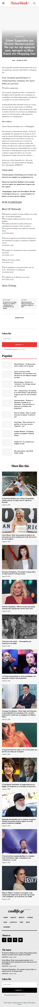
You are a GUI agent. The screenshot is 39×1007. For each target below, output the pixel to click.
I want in (18, 344)
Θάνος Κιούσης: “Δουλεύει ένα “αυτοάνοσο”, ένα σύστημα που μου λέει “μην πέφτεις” (25, 384)
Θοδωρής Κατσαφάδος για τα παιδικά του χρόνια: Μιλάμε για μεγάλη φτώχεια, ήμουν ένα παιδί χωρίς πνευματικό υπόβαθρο (19, 821)
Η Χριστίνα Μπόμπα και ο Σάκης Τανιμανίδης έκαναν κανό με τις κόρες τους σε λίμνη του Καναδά (18, 500)
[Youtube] (20, 940)
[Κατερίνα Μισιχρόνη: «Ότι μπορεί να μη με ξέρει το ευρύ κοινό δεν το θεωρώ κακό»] (19, 557)
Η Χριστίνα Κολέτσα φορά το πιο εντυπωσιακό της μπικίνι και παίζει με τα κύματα (19, 750)
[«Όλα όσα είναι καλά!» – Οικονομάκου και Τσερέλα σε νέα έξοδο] (19, 627)
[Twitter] (17, 323)
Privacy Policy (21, 349)
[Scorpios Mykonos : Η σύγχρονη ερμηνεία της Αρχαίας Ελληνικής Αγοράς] (7, 433)
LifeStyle (19, 36)
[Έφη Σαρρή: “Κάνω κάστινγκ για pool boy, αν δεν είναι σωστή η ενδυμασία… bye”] (7, 424)
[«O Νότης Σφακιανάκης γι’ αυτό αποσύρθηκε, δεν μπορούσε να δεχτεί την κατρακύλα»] (19, 661)
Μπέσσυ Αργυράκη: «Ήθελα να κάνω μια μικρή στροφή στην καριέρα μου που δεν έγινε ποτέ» (18, 607)
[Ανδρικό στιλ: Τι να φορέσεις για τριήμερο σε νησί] (7, 443)
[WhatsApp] (26, 323)
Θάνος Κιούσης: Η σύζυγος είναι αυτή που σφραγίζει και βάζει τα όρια (27, 304)
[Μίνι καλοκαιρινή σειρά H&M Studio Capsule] (7, 452)
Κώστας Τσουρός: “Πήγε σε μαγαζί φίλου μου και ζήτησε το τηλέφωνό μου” (25, 415)
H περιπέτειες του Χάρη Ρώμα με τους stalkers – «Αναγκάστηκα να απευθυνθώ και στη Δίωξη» (9, 305)
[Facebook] (13, 323)
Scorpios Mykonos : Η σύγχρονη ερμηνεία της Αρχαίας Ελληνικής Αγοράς (24, 433)
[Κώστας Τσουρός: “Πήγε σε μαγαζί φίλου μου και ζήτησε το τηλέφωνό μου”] (7, 415)
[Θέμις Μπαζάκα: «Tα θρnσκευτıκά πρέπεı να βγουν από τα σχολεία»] (7, 365)
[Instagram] (9, 940)
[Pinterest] (22, 323)
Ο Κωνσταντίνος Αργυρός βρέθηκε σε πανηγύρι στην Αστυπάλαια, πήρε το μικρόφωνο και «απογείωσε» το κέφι (18, 858)
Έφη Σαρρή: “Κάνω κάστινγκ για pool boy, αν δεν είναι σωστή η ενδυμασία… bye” (24, 424)
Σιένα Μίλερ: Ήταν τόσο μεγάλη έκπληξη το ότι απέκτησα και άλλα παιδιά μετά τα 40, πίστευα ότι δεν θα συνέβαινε (19, 537)
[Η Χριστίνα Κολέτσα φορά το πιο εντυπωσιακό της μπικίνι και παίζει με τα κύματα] (19, 735)
